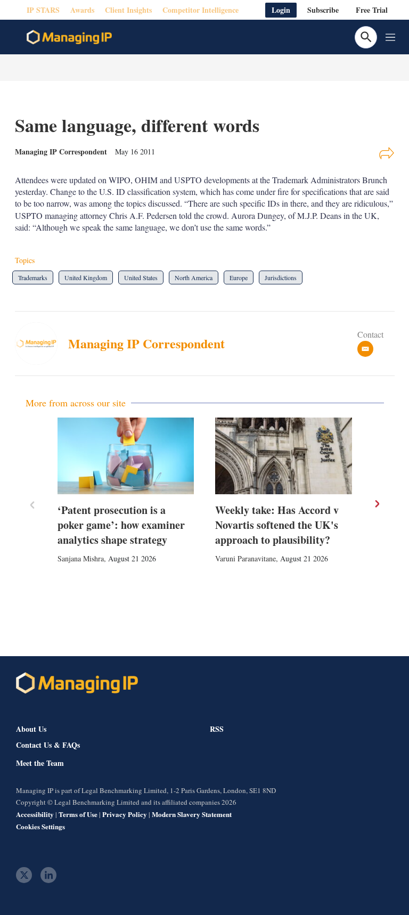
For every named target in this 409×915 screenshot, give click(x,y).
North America (193, 277)
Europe (239, 277)
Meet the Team (40, 763)
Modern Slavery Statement (192, 814)
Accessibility (35, 814)
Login (281, 9)
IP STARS (43, 9)
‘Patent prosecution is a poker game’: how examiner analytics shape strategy (121, 525)
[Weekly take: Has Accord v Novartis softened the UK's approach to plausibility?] (283, 456)
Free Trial (372, 9)
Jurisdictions (281, 277)
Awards (82, 9)
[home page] (69, 37)
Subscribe (323, 9)
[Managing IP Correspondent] (41, 343)
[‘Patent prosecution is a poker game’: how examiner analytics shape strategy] (126, 456)
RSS (217, 728)
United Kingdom (85, 277)
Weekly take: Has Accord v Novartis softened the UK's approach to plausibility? (277, 525)
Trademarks (32, 277)
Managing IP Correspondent (146, 343)
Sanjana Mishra (81, 558)
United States (141, 277)
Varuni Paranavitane (245, 558)
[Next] (376, 503)
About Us (31, 728)
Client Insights (128, 9)
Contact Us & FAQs (48, 745)
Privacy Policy (124, 814)
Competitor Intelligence (200, 9)
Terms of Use (78, 814)
